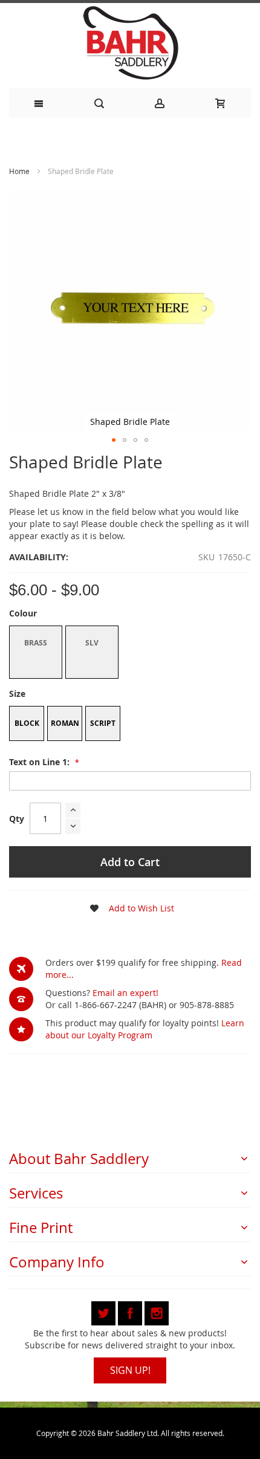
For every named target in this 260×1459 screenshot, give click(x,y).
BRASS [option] (35, 643)
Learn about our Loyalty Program (144, 1029)
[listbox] (130, 654)
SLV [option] (92, 643)
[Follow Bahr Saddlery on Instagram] (157, 1311)
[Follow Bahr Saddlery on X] (104, 1311)
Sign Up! (130, 1370)
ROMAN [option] (65, 723)
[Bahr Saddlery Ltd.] (130, 44)
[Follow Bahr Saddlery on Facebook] (131, 1311)
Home (19, 171)
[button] (113, 440)
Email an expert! (125, 992)
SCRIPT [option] (102, 723)
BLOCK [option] (27, 723)
